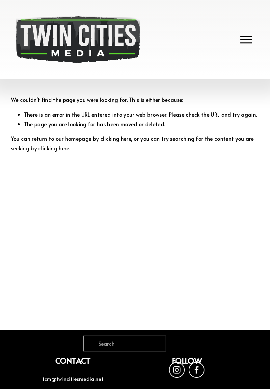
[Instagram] (177, 370)
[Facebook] (196, 370)
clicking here (115, 138)
